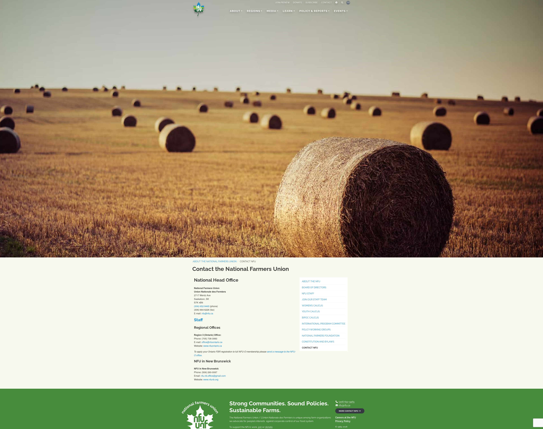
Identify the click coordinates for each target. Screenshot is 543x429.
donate (268, 427)
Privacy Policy (342, 421)
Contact (326, 2)
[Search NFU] (342, 2)
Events (340, 10)
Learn (288, 10)
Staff (198, 320)
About (235, 10)
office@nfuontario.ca (212, 342)
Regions (253, 10)
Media (271, 10)
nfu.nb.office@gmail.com (213, 375)
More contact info (349, 411)
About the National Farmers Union (214, 261)
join (260, 427)
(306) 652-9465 (201, 306)
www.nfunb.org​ (210, 379)
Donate (297, 2)
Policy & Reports (313, 10)
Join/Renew (282, 2)
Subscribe (312, 2)
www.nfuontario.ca (212, 345)
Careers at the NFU (345, 417)
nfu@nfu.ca (207, 313)
